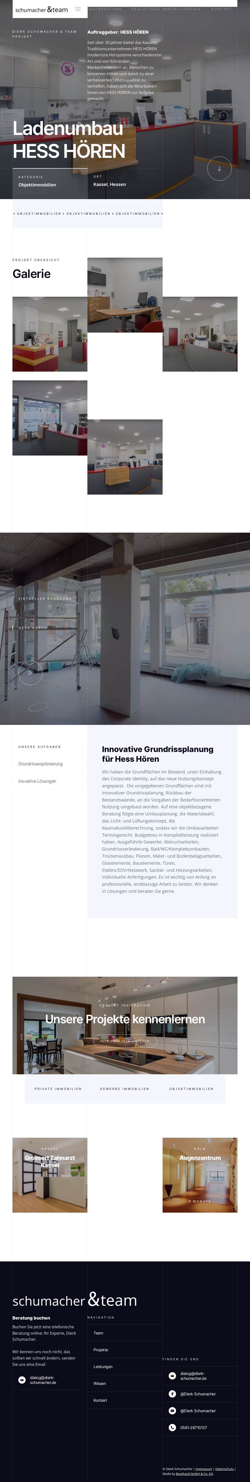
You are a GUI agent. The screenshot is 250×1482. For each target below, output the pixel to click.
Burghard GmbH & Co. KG (194, 1474)
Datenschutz (224, 1469)
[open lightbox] (30, 673)
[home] (41, 9)
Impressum (204, 1469)
